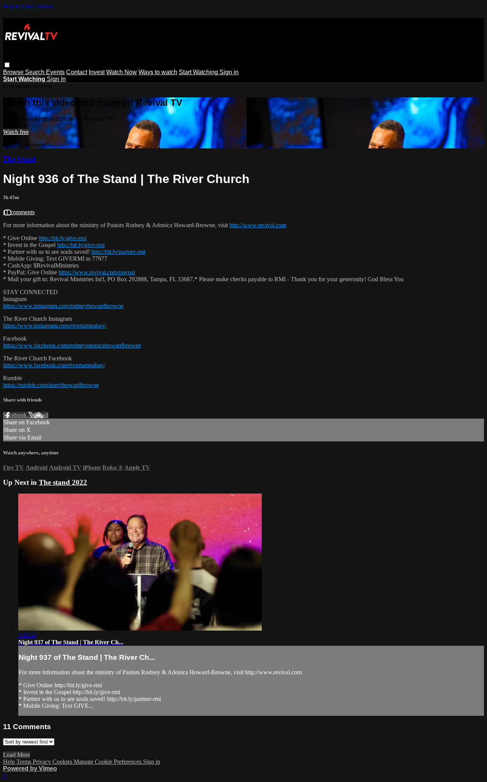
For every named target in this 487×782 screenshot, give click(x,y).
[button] (7, 64)
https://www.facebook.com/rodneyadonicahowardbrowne (72, 345)
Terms (24, 761)
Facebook (15, 415)
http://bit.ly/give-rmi (62, 238)
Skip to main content (28, 6)
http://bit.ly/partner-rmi (118, 251)
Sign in (229, 72)
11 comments (19, 212)
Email (41, 415)
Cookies (63, 761)
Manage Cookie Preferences (108, 761)
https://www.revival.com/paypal (97, 272)
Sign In (56, 79)
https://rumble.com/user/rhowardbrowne (51, 385)
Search (35, 72)
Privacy (43, 761)
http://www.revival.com (257, 225)
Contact (76, 72)
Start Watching (199, 72)
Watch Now (121, 72)
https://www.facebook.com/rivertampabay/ (54, 365)
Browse (14, 72)
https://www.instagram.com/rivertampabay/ (54, 325)
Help (9, 761)
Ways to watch (157, 72)
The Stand (19, 159)
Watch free (16, 132)
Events (55, 72)
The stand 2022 (63, 482)
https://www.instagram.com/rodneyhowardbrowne (63, 306)
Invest (97, 72)
